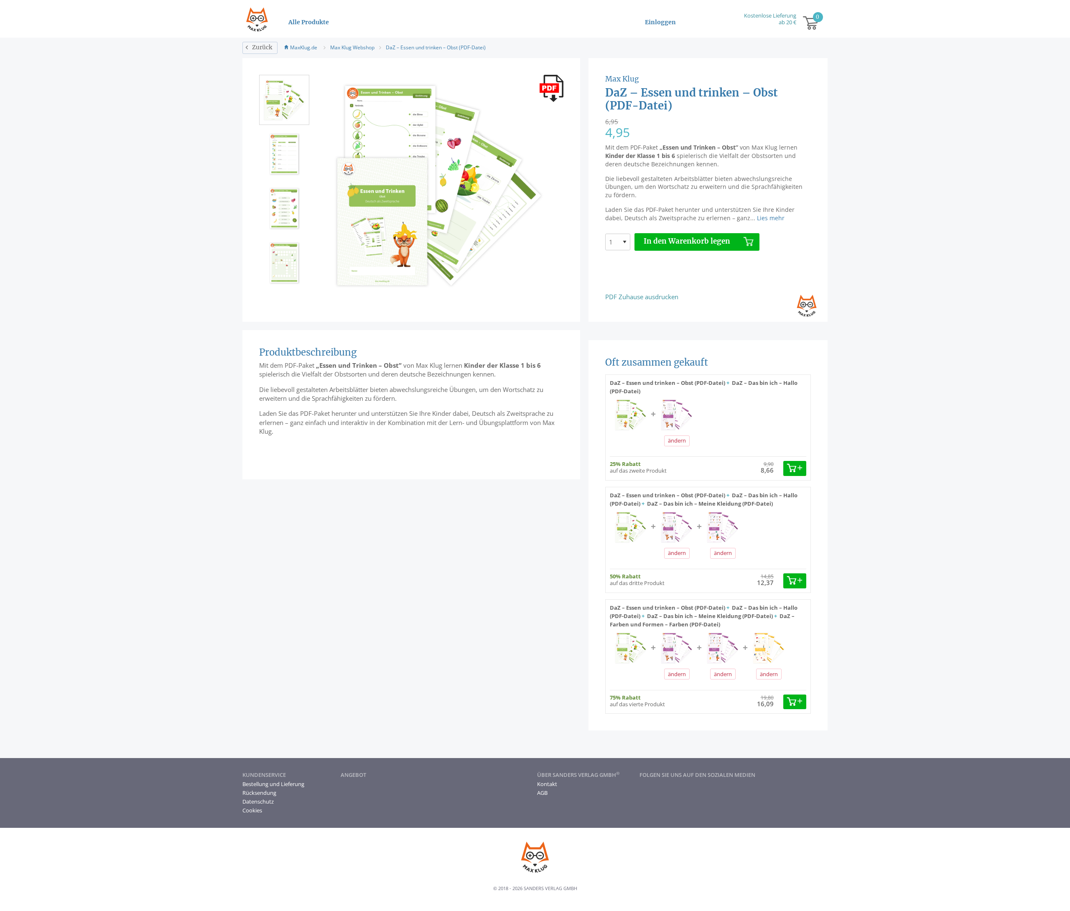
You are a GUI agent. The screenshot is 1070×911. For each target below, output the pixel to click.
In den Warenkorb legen (687, 241)
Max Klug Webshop (352, 47)
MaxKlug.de (303, 47)
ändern (677, 440)
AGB (542, 792)
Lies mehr (771, 218)
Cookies (252, 810)
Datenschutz (258, 801)
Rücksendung (259, 792)
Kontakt (547, 784)
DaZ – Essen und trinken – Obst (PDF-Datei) (436, 47)
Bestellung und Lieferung (273, 784)
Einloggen (660, 22)
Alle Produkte (308, 22)
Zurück (262, 47)
